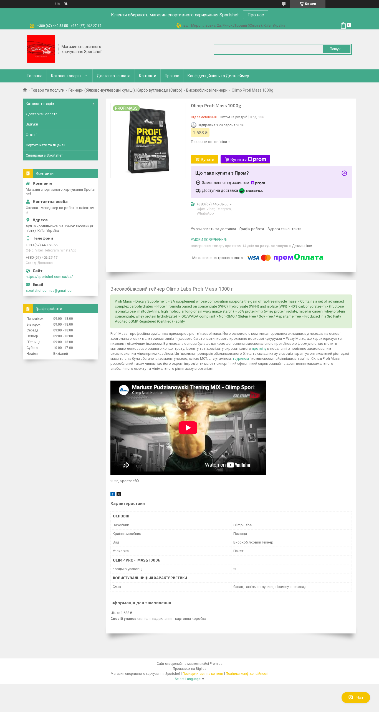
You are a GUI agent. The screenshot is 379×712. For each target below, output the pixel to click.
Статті (31, 135)
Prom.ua (216, 664)
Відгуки (32, 124)
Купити (207, 159)
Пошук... (337, 49)
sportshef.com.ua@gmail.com (50, 290)
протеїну (259, 348)
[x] (119, 495)
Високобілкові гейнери (207, 90)
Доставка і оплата (113, 76)
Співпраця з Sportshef (44, 155)
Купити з (239, 159)
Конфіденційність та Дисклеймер (218, 76)
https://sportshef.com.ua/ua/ (49, 277)
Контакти (147, 76)
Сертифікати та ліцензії (45, 145)
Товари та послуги (47, 90)
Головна (34, 76)
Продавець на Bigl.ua (189, 669)
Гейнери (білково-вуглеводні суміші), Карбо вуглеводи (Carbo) (125, 90)
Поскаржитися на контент (203, 674)
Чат (360, 697)
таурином (241, 358)
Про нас (255, 14)
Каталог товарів (66, 76)
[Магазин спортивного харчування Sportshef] (41, 49)
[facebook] (112, 495)
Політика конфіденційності (247, 674)
